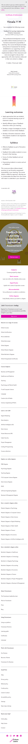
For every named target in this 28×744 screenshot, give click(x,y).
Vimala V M (14, 21)
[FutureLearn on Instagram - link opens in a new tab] (11, 736)
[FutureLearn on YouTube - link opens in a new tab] (17, 736)
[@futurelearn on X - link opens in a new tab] (14, 736)
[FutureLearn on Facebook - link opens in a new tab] (7, 736)
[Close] (26, 2)
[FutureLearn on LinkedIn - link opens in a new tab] (21, 736)
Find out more (14, 257)
